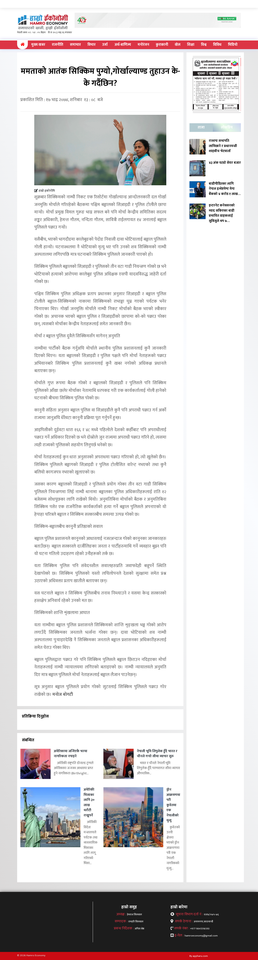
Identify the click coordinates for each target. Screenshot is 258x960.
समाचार (75, 45)
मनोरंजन (143, 45)
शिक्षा (190, 45)
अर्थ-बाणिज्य (122, 45)
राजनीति (57, 45)
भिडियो (232, 45)
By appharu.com (198, 956)
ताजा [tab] (201, 127)
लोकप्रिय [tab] (227, 127)
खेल (177, 45)
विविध (217, 45)
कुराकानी (162, 45)
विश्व (203, 45)
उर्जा (105, 45)
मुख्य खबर (38, 45)
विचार (91, 45)
